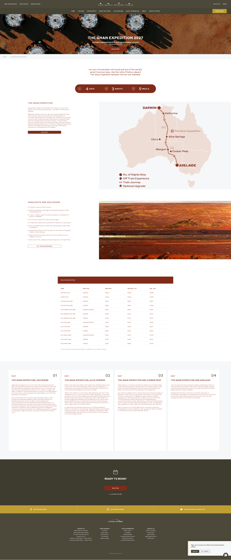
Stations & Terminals (127, 538)
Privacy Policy (150, 532)
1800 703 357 (117, 494)
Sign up (195, 551)
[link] (115, 520)
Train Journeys (105, 528)
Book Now (44, 132)
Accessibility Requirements (128, 540)
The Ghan (81, 11)
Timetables (128, 532)
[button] (225, 555)
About (144, 11)
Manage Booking (127, 534)
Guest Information (132, 11)
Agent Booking (150, 534)
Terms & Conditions (151, 530)
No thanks (205, 551)
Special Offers (154, 11)
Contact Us (150, 528)
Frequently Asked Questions (128, 536)
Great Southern (105, 11)
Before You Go (127, 530)
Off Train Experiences (44, 246)
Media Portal (151, 538)
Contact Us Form (81, 536)
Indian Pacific (91, 11)
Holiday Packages (104, 538)
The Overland (118, 11)
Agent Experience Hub (150, 536)
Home (73, 11)
